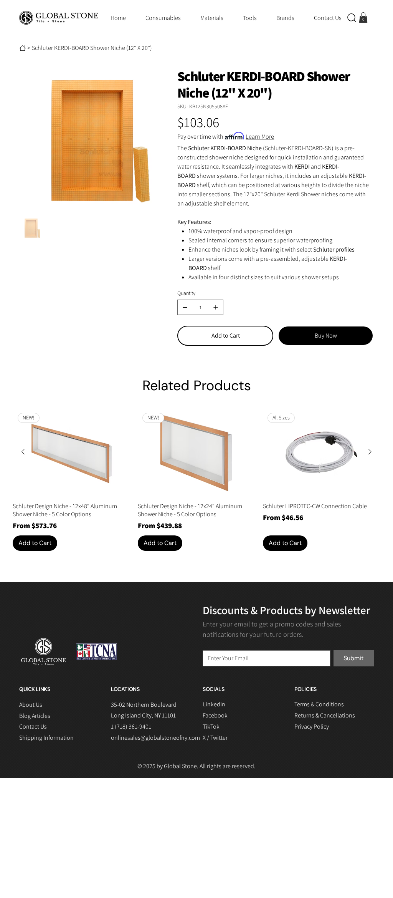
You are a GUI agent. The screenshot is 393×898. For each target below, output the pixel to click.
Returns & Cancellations (324, 715)
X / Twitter (215, 738)
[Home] (23, 48)
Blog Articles (34, 716)
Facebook (215, 715)
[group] (196, 479)
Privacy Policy (311, 726)
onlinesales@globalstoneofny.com (155, 738)
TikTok (211, 726)
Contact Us (33, 726)
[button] (352, 17)
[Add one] (215, 307)
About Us (30, 705)
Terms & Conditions (319, 704)
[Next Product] (370, 451)
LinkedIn (214, 704)
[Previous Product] (23, 451)
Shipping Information (46, 738)
